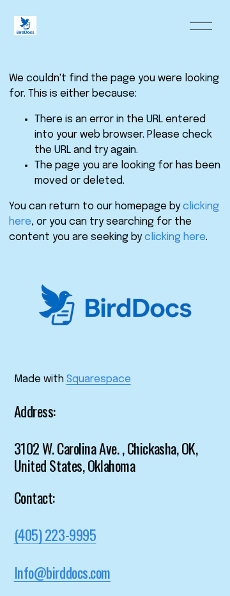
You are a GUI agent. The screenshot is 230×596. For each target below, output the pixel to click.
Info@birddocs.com (62, 572)
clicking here (175, 237)
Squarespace (98, 379)
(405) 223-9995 (55, 534)
